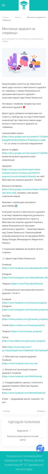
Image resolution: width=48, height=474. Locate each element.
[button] (3, 5)
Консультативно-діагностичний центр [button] (22, 438)
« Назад (6, 411)
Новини (5, 41)
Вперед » (41, 411)
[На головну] (24, 5)
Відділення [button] (22, 430)
